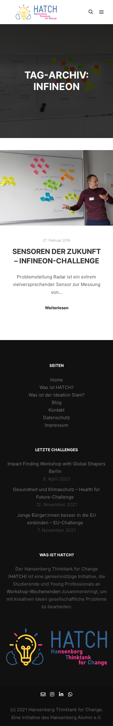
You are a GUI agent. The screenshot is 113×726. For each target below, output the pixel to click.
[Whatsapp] (70, 694)
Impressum (56, 425)
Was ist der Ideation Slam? (57, 395)
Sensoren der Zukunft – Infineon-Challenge (56, 256)
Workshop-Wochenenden (34, 591)
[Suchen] (90, 12)
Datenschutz (56, 417)
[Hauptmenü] (101, 12)
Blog (56, 402)
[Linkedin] (61, 694)
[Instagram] (52, 694)
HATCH (17, 576)
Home (56, 380)
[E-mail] (43, 694)
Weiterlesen (56, 307)
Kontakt (56, 410)
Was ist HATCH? (56, 387)
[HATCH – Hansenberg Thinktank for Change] (36, 12)
